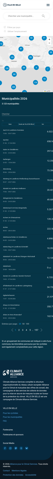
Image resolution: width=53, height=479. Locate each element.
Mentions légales (19, 470)
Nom (10, 124)
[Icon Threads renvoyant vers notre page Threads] (21, 448)
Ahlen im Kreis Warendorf (12, 315)
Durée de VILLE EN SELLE (26, 124)
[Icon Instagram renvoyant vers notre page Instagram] (10, 448)
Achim (5, 227)
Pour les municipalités (12, 417)
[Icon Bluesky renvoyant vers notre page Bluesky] (27, 448)
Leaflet (48, 91)
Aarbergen (7, 159)
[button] (47, 69)
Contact (6, 470)
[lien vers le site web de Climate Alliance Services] (13, 373)
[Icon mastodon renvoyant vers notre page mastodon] (16, 448)
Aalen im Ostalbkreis (10, 149)
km (43, 124)
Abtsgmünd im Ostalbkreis (12, 198)
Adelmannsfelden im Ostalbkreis (15, 237)
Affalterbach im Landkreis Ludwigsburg (17, 286)
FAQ (5, 421)
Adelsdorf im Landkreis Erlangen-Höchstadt (19, 256)
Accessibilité (30, 475)
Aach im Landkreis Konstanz (13, 130)
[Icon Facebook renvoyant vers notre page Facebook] (5, 448)
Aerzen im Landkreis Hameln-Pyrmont (17, 276)
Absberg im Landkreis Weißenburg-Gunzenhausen (21, 179)
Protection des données (13, 475)
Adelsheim (7, 266)
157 (36, 330)
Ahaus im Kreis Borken (11, 305)
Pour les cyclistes (10, 413)
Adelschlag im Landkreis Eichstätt (15, 247)
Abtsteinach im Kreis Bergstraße (15, 208)
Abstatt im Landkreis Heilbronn (14, 188)
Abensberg (7, 169)
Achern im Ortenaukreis (11, 217)
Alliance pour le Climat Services (23, 464)
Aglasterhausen (9, 295)
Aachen (6, 140)
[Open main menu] (48, 5)
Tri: (3, 121)
